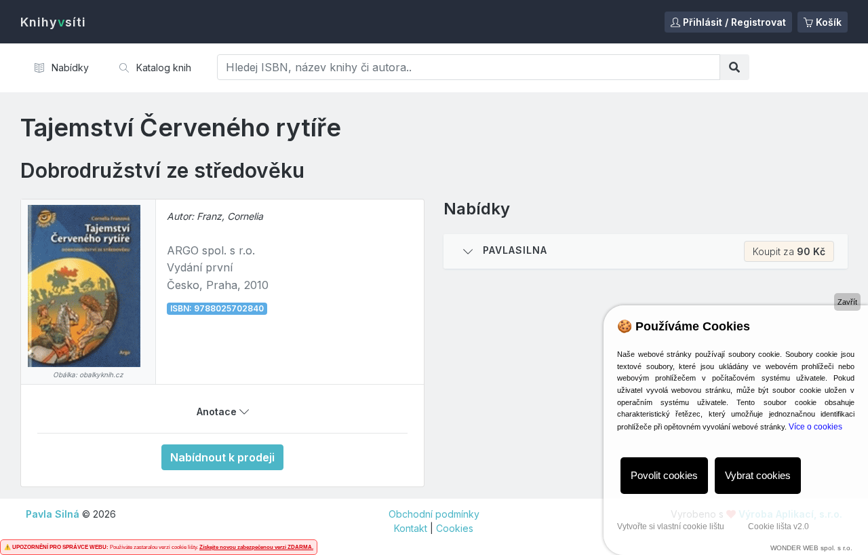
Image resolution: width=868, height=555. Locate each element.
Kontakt (410, 528)
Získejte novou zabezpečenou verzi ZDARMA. (256, 547)
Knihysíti (53, 22)
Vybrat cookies (758, 475)
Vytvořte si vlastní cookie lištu (670, 526)
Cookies (454, 528)
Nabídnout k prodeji (222, 457)
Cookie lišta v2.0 (778, 526)
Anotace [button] (218, 411)
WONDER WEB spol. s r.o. (811, 548)
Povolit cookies (664, 475)
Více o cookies (815, 427)
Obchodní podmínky (434, 514)
